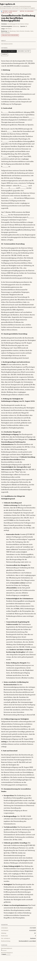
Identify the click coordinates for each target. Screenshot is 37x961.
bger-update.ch (7, 4)
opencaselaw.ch (7, 6)
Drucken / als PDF (24, 51)
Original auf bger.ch (9, 51)
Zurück (4, 54)
